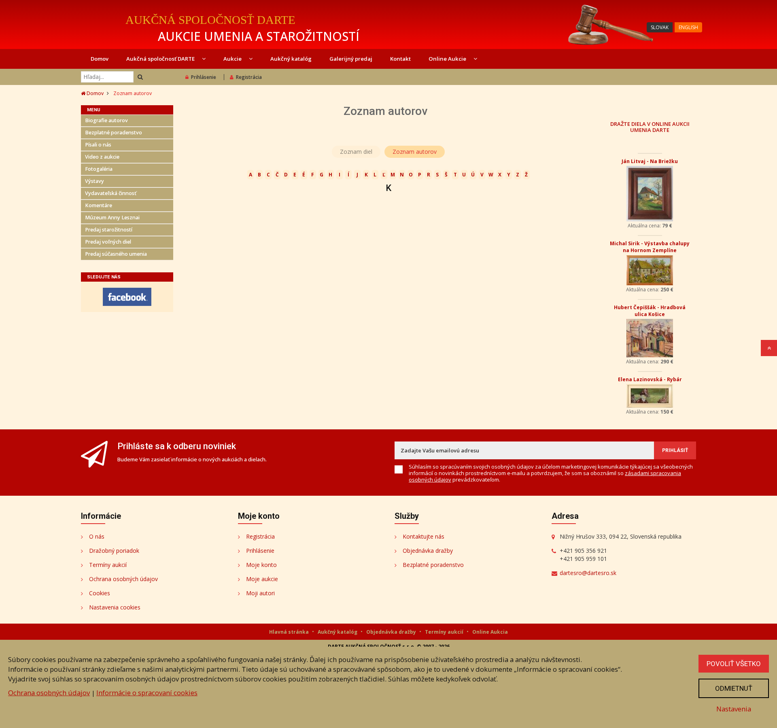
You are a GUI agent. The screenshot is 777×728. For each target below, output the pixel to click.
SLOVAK (660, 27)
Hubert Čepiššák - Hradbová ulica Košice (650, 311)
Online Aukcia (490, 631)
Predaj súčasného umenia (116, 253)
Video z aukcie (102, 156)
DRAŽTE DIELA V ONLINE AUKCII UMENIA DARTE (650, 126)
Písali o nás (98, 144)
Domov (99, 58)
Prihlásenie (203, 77)
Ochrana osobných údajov (123, 579)
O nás (96, 536)
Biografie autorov (106, 120)
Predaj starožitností (108, 229)
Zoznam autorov (415, 151)
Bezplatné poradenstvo (113, 132)
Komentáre (98, 205)
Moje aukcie (262, 579)
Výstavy (94, 181)
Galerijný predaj (350, 58)
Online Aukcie (448, 58)
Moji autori (260, 593)
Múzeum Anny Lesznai (112, 217)
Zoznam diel (356, 151)
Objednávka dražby (428, 550)
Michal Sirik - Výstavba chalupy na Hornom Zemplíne (650, 247)
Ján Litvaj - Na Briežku (650, 161)
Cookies (99, 593)
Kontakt (400, 58)
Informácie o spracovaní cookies (146, 692)
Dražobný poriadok (114, 550)
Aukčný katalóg (291, 58)
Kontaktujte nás (423, 536)
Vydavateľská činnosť (110, 193)
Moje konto (261, 565)
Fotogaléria (99, 169)
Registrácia (249, 77)
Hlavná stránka (289, 631)
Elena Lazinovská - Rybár (650, 379)
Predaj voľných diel (108, 241)
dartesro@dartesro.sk (588, 573)
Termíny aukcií (108, 565)
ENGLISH (688, 27)
